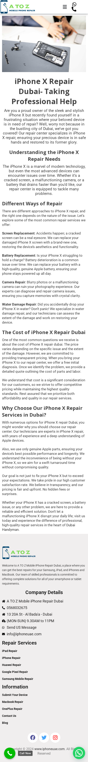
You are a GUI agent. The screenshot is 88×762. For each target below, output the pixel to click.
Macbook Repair (12, 701)
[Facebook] (33, 737)
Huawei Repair (11, 665)
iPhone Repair (11, 658)
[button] (64, 7)
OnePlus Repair (12, 708)
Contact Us (9, 715)
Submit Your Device (15, 694)
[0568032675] (74, 9)
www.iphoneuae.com (49, 749)
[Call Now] (9, 753)
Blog (5, 722)
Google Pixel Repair (15, 672)
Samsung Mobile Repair (17, 678)
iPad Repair (9, 651)
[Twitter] (44, 737)
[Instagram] (55, 737)
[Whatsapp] (74, 4)
